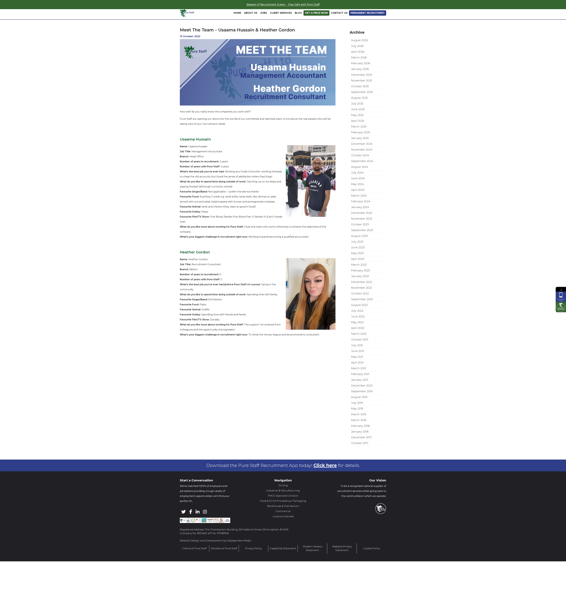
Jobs (263, 22)
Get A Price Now (316, 22)
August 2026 (359, 49)
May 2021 (357, 365)
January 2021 (359, 388)
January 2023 (360, 285)
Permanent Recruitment (368, 22)
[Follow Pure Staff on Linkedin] (192, 13)
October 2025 (360, 95)
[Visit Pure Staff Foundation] (561, 307)
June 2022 (358, 325)
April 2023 (357, 268)
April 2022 (357, 337)
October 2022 (360, 302)
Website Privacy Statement (342, 557)
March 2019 (358, 423)
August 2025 (359, 106)
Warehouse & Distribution (283, 515)
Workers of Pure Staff (224, 557)
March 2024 (359, 204)
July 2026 (357, 55)
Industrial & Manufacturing (283, 499)
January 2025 (360, 147)
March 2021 (358, 377)
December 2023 (361, 222)
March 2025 (359, 135)
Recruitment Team (365, 11)
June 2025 (358, 118)
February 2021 (360, 383)
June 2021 (357, 360)
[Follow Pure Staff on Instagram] (197, 13)
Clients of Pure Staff (194, 557)
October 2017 (359, 452)
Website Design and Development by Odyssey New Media (215, 549)
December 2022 (361, 291)
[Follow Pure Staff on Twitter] (182, 13)
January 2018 (359, 440)
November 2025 (361, 89)
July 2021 (357, 354)
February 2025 (360, 141)
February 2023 (360, 279)
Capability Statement (283, 557)
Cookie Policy (371, 557)
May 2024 (357, 193)
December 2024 (361, 153)
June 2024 (358, 187)
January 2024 (360, 216)
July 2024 (357, 181)
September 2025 (362, 101)
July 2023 (357, 250)
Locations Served (283, 525)
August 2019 (359, 406)
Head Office (328, 11)
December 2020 (361, 394)
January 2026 (360, 78)
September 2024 (362, 170)
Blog (298, 22)
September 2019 (361, 400)
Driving (283, 494)
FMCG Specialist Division (283, 504)
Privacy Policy (253, 557)
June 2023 (358, 256)
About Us (250, 22)
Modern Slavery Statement (312, 557)
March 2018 (358, 429)
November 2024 (361, 158)
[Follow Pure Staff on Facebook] (187, 13)
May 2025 (357, 124)
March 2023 (359, 273)
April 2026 (357, 60)
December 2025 (361, 83)
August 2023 (359, 245)
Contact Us (339, 22)
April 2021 (357, 371)
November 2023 (361, 227)
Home (237, 22)
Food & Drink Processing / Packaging (283, 510)
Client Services (281, 22)
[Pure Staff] (200, 22)
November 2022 (361, 296)
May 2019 (357, 417)
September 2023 (362, 239)
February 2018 (360, 435)
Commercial (283, 520)
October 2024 (360, 164)
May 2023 (357, 262)
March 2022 (359, 342)
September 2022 (362, 308)
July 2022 (357, 319)
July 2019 (357, 412)
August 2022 (359, 314)
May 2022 (357, 331)
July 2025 (357, 112)
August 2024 (359, 176)
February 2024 (360, 210)
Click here (325, 474)
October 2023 (360, 233)
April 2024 (358, 199)
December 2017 (361, 446)
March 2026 (359, 66)
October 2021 (359, 348)
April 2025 (357, 129)
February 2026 (360, 72)
